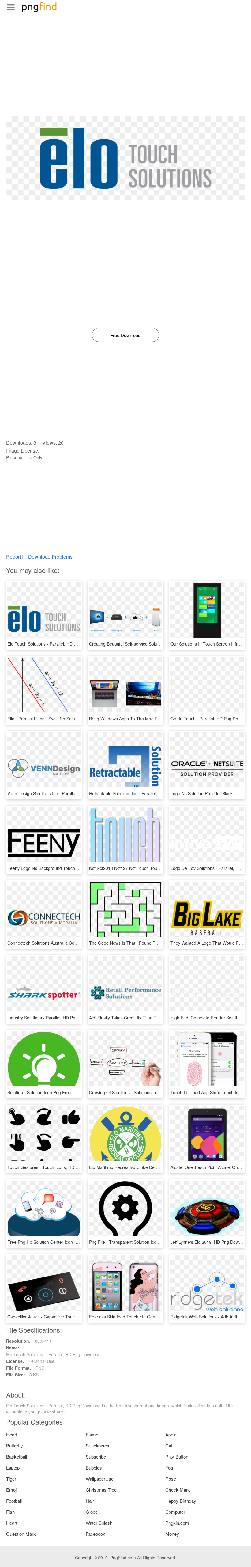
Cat (168, 1445)
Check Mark (177, 1489)
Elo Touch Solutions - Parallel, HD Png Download (54, 644)
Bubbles (94, 1467)
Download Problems (50, 556)
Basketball (16, 1456)
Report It (15, 556)
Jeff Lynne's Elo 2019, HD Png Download (209, 1242)
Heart (11, 1434)
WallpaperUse (100, 1478)
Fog (169, 1467)
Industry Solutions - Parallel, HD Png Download (52, 1018)
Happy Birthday (180, 1500)
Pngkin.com (177, 1523)
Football (14, 1500)
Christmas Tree (101, 1489)
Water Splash (99, 1523)
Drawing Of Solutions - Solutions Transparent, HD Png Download (151, 1092)
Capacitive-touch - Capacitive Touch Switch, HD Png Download (68, 1317)
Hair (90, 1500)
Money (172, 1534)
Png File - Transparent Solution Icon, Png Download (139, 1242)
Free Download (125, 335)
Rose (170, 1478)
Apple (171, 1434)
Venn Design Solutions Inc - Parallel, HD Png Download (60, 793)
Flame (92, 1434)
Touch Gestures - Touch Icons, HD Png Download (55, 1167)
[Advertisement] (125, 73)
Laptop (13, 1467)
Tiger (11, 1478)
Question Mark (21, 1534)
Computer (175, 1511)
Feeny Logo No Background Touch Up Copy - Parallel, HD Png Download (78, 868)
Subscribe (96, 1456)
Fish (10, 1511)
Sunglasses (97, 1445)
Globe (92, 1511)
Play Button (176, 1456)
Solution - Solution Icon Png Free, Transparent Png (56, 1092)
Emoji (11, 1489)
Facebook (95, 1534)
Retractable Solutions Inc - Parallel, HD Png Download (141, 793)
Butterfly (14, 1445)
